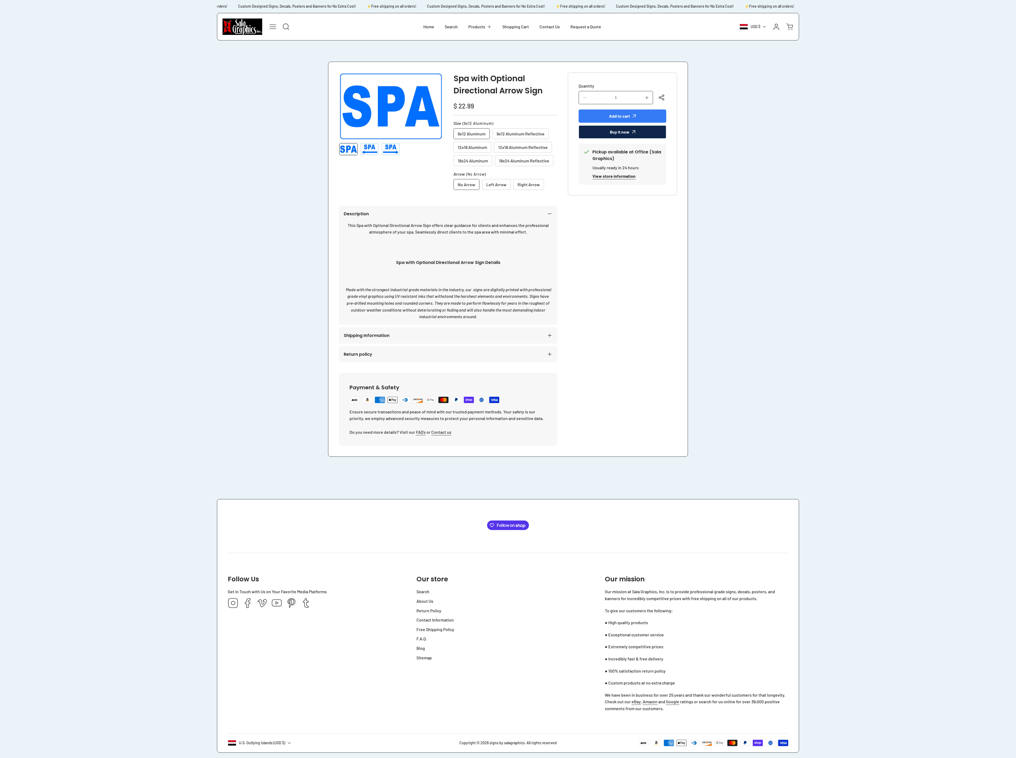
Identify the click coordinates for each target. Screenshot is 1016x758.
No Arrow (466, 184)
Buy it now (619, 131)
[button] (480, 26)
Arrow (469, 173)
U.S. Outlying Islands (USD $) (262, 743)
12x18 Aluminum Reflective (523, 147)
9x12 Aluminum (472, 133)
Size (473, 123)
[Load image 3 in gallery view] (391, 149)
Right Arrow (529, 184)
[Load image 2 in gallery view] (369, 149)
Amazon (650, 701)
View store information (614, 176)
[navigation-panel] (273, 27)
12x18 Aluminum (472, 147)
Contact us (441, 432)
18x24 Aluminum (473, 160)
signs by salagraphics (507, 743)
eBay (636, 701)
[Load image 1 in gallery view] (348, 149)
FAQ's (421, 432)
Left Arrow (496, 184)
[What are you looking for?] (286, 27)
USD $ (755, 26)
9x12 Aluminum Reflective (521, 133)
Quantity (586, 85)
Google (672, 701)
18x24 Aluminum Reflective (524, 160)
